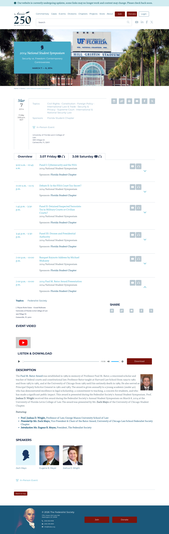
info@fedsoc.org (49, 527)
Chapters (82, 14)
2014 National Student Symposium (38, 88)
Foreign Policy (85, 103)
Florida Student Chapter (60, 118)
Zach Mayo (21, 468)
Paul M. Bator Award (31, 376)
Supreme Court (66, 109)
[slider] (60, 361)
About (110, 14)
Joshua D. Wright (71, 468)
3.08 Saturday (83, 156)
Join (120, 14)
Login (144, 14)
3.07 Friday (49, 156)
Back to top (21, 493)
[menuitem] (42, 14)
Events (62, 14)
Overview (25, 156)
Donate (132, 14)
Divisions (72, 14)
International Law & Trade (61, 106)
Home (16, 88)
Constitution (69, 103)
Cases (54, 14)
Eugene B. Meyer (47, 468)
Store (102, 14)
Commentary (42, 14)
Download (139, 361)
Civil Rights (53, 103)
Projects (93, 14)
